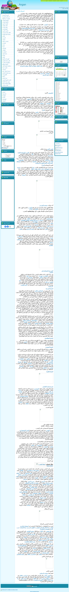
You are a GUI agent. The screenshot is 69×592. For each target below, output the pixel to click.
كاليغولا (34, 161)
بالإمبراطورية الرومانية (41, 163)
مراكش (51, 242)
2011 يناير (57, 85)
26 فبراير (33, 554)
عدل (43, 110)
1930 (30, 486)
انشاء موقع (58, 143)
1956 (27, 403)
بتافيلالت (47, 393)
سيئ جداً (4, 144)
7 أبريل (49, 548)
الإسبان (46, 446)
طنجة (51, 169)
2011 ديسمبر (58, 96)
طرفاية (51, 477)
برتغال (25, 362)
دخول (47, 0)
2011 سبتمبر (58, 94)
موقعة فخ (35, 221)
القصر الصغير (49, 323)
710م (30, 209)
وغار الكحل (39, 66)
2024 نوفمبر (58, 99)
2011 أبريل (57, 88)
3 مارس (25, 575)
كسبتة (25, 322)
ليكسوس (50, 93)
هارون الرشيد (27, 226)
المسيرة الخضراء (44, 529)
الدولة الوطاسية (49, 338)
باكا (32, 154)
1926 (44, 484)
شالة (32, 169)
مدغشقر (50, 541)
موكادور (41, 103)
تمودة (18, 167)
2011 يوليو (57, 92)
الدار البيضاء (31, 28)
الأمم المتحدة (36, 551)
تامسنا (36, 224)
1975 (48, 580)
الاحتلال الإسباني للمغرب (41, 527)
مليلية (29, 323)
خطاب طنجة (49, 538)
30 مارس (24, 475)
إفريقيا (31, 366)
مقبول (4, 142)
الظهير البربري (31, 527)
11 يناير (33, 534)
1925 (44, 477)
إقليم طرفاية (45, 553)
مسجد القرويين (43, 205)
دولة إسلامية (50, 218)
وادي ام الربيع (30, 229)
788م (28, 218)
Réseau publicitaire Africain (34, 591)
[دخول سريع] (5, 227)
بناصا (39, 169)
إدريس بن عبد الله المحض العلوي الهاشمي (32, 220)
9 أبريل (45, 537)
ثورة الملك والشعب (29, 541)
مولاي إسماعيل (24, 396)
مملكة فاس (34, 320)
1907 (18, 473)
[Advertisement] (7, 200)
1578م (29, 363)
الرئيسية (54, 0)
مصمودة (30, 277)
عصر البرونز (46, 75)
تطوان (51, 446)
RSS (67, 8)
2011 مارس (57, 87)
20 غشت (44, 540)
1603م (45, 368)
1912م (20, 402)
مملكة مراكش (26, 320)
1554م (46, 360)
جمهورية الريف (49, 483)
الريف (25, 342)
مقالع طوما (25, 28)
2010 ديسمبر (58, 84)
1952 (23, 494)
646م (36, 209)
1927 (41, 531)
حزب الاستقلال (30, 489)
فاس (46, 229)
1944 (29, 534)
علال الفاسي (33, 487)
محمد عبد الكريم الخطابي (31, 483)
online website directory (59, 152)
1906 (21, 470)
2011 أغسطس (58, 93)
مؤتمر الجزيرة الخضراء (33, 470)
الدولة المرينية (49, 288)
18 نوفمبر (48, 531)
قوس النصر (50, 149)
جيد (3, 141)
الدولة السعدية (49, 347)
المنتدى (58, 0)
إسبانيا (28, 505)
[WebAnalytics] (40, 586)
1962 (48, 577)
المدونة (61, 0)
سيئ (4, 143)
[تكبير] (52, 91)
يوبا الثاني (47, 160)
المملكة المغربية (22, 545)
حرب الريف (31, 481)
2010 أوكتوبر (58, 82)
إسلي (32, 445)
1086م (51, 245)
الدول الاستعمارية (24, 430)
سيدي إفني (24, 578)
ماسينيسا (50, 155)
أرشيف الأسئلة (4, 147)
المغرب (46, 24)
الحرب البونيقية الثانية (23, 152)
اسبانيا (34, 548)
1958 (25, 551)
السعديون (36, 388)
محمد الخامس (30, 531)
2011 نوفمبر (58, 95)
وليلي (51, 116)
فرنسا (25, 479)
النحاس (47, 73)
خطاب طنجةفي (37, 493)
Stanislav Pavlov (58, 153)
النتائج (7, 147)
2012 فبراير (57, 97)
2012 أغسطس (58, 98)
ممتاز (4, 140)
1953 (40, 540)
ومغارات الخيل (32, 66)
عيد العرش (31, 494)
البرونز (42, 73)
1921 (48, 484)
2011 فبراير (57, 86)
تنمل (27, 276)
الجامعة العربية (49, 492)
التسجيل (50, 0)
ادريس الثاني (40, 227)
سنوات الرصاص (43, 573)
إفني (17, 476)
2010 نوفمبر (58, 83)
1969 (34, 578)
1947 (41, 537)
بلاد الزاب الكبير (39, 291)
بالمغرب (51, 362)
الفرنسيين (39, 445)
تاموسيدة (47, 169)
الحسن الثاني (47, 575)
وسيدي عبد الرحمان (44, 30)
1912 (19, 475)
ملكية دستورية (45, 578)
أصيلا (40, 323)
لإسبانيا (45, 476)
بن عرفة (42, 502)
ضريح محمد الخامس (47, 386)
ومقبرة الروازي (24, 66)
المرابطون (19, 239)
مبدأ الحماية (23, 527)
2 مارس (51, 545)
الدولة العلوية (49, 371)
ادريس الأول (50, 226)
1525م (22, 359)
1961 (28, 554)
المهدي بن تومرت (43, 276)
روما (33, 167)
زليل (43, 169)
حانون (37, 112)
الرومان (24, 175)
